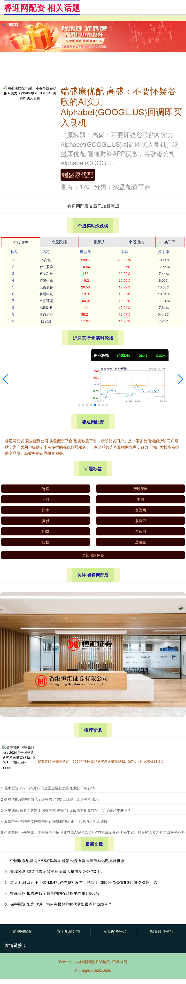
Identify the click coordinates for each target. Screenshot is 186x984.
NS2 (45, 531)
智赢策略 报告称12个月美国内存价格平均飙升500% (54, 893)
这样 (45, 488)
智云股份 (46, 266)
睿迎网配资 (22, 931)
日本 (45, 509)
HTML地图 (119, 961)
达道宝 (140, 541)
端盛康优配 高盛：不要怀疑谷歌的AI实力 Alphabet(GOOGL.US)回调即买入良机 (121, 106)
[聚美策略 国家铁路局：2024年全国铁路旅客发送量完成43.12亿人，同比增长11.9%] (18, 761)
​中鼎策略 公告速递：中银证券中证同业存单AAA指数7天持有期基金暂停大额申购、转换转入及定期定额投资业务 (94, 832)
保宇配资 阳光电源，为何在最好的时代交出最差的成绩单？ (61, 904)
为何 (45, 499)
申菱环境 (46, 300)
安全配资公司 (68, 931)
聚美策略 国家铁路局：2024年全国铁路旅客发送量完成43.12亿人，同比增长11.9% (100, 761)
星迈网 (140, 531)
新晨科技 (46, 293)
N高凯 (46, 259)
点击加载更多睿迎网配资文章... (93, 206)
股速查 (140, 520)
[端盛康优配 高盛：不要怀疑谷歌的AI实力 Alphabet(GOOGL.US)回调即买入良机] (30, 92)
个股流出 (136, 242)
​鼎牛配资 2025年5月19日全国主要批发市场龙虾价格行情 (49, 787)
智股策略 (140, 488)
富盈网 (140, 509)
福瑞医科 (46, 307)
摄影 (45, 520)
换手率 (170, 242)
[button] (5, 379)
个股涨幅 (20, 242)
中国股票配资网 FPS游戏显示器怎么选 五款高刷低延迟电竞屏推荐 (67, 860)
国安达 (46, 321)
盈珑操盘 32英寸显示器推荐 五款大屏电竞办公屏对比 (56, 871)
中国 (140, 499)
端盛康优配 (77, 174)
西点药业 (46, 314)
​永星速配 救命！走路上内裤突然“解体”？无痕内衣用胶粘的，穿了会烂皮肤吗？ (67, 810)
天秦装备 (46, 287)
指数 (45, 541)
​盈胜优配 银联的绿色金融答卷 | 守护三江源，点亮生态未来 (51, 799)
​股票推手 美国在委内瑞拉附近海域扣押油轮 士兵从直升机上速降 (56, 821)
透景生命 (46, 280)
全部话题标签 (93, 555)
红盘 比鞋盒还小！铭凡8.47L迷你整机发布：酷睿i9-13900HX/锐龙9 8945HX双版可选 (83, 882)
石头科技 (46, 273)
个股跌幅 (59, 242)
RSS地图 (103, 961)
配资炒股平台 (161, 931)
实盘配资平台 (115, 931)
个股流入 (98, 242)
